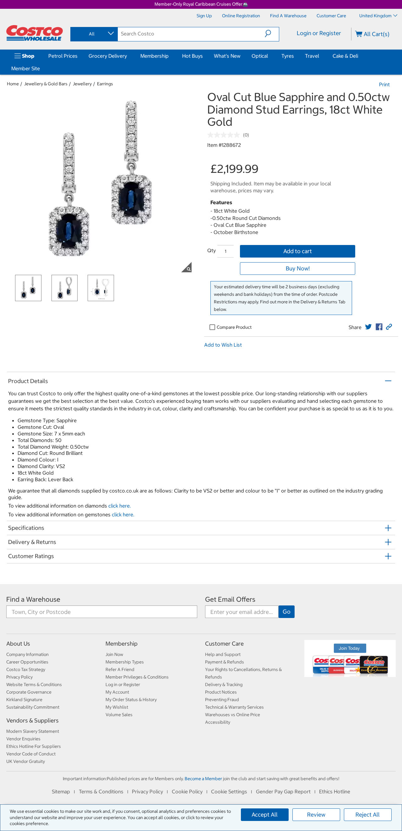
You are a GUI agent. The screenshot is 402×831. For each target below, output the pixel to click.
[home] (34, 33)
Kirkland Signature (24, 699)
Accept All (265, 814)
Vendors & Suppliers (32, 720)
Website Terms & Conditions (34, 684)
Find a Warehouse (33, 599)
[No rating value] (225, 135)
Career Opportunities (27, 662)
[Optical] (269, 56)
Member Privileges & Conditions (137, 677)
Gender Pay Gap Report (283, 791)
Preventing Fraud (222, 699)
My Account (117, 692)
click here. (119, 506)
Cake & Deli (345, 56)
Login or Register (319, 33)
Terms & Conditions (101, 791)
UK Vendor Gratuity (25, 761)
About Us (18, 643)
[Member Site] (41, 68)
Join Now (114, 654)
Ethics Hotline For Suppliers (33, 746)
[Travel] (320, 56)
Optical (260, 56)
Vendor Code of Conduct (31, 754)
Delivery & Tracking (223, 684)
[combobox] (94, 33)
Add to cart (297, 251)
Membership (154, 56)
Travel (312, 56)
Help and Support (223, 654)
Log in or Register (123, 684)
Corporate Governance (29, 692)
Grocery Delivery (108, 56)
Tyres (287, 56)
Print (384, 84)
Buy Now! (298, 268)
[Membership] (170, 56)
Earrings (105, 84)
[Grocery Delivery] (128, 56)
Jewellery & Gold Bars (46, 84)
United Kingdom (375, 16)
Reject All (368, 814)
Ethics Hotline (334, 791)
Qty (211, 250)
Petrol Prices (63, 56)
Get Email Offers (230, 599)
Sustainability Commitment (32, 707)
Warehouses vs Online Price (232, 714)
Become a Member (203, 778)
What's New (227, 56)
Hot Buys (192, 56)
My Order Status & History (131, 699)
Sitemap (61, 791)
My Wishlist (117, 707)
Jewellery (82, 84)
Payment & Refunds (224, 662)
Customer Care (224, 643)
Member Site (25, 68)
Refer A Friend (120, 669)
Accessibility (217, 722)
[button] (272, 33)
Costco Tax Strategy (25, 669)
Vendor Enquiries (23, 739)
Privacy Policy (19, 677)
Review (316, 814)
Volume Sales (119, 714)
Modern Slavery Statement (32, 731)
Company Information (27, 654)
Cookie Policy (187, 791)
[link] (368, 327)
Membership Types (125, 662)
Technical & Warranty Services (234, 707)
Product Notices (221, 692)
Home (13, 84)
